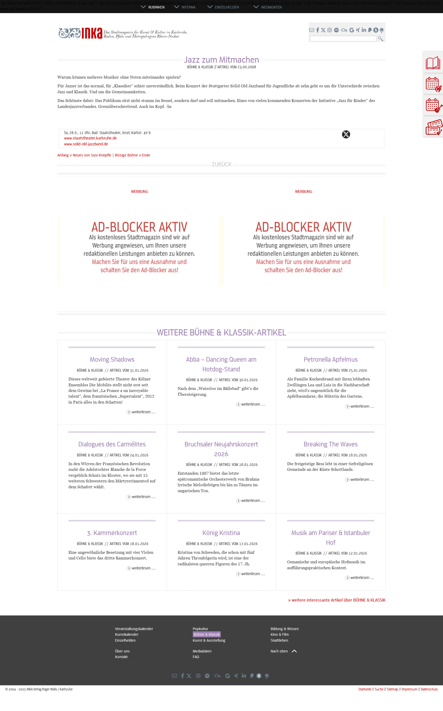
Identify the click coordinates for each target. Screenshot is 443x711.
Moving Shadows (112, 359)
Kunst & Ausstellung (209, 640)
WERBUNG (139, 191)
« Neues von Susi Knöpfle (91, 155)
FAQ (196, 656)
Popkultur (200, 628)
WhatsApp (325, 134)
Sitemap (392, 689)
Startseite (364, 689)
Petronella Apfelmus (331, 359)
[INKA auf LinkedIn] (364, 30)
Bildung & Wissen (285, 628)
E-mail (315, 134)
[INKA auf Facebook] (318, 30)
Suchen (382, 39)
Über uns (122, 651)
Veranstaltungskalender (134, 628)
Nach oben (279, 651)
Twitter (346, 134)
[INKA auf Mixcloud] (344, 30)
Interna (188, 7)
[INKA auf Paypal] (370, 30)
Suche (379, 689)
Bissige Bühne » (128, 155)
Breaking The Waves (331, 444)
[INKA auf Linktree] (382, 30)
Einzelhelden (125, 640)
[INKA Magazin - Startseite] (117, 9)
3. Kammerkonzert (112, 532)
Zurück (221, 164)
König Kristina (221, 532)
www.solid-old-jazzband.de (86, 143)
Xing (377, 134)
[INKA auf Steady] (375, 30)
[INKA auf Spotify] (337, 30)
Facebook (336, 134)
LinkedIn (367, 134)
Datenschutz (429, 689)
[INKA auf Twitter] (323, 30)
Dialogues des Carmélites (112, 444)
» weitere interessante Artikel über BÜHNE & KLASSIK (337, 600)
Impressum (409, 689)
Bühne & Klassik (90, 370)
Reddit (356, 134)
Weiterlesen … (144, 411)
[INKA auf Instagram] (330, 30)
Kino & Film (280, 634)
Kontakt (121, 656)
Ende (146, 155)
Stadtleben (279, 640)
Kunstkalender (126, 634)
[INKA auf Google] (352, 30)
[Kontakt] (312, 30)
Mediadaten (202, 651)
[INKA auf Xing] (358, 30)
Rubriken (156, 7)
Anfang (63, 155)
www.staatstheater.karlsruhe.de (90, 137)
